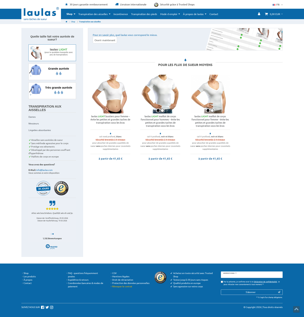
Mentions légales (120, 276)
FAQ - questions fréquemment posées (83, 275)
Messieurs (33, 123)
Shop (69, 14)
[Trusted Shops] (61, 187)
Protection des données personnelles (130, 283)
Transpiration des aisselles (93, 14)
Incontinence (121, 14)
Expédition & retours (78, 279)
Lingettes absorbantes (39, 130)
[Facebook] (42, 307)
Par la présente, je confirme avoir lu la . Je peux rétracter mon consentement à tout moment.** (252, 283)
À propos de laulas (193, 14)
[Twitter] (47, 307)
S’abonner (251, 292)
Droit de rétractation (122, 279)
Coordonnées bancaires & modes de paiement (85, 285)
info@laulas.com (44, 169)
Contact (213, 14)
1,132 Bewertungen (52, 238)
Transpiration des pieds (144, 14)
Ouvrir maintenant (105, 40)
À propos (28, 279)
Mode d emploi (168, 14)
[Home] (66, 21)
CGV (114, 273)
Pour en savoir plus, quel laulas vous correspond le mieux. (125, 34)
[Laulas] (41, 14)
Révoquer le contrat (122, 286)
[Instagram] (51, 307)
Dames (32, 117)
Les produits (30, 276)
